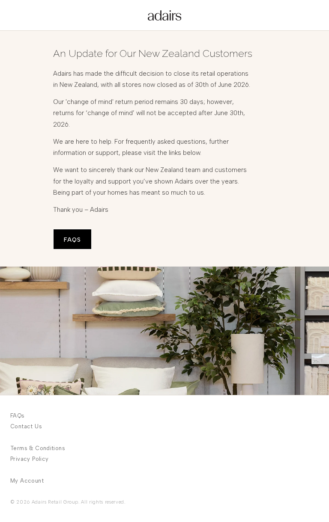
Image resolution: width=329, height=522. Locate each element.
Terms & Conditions (37, 448)
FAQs (17, 415)
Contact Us (26, 426)
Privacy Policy (29, 459)
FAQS (72, 239)
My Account (27, 481)
